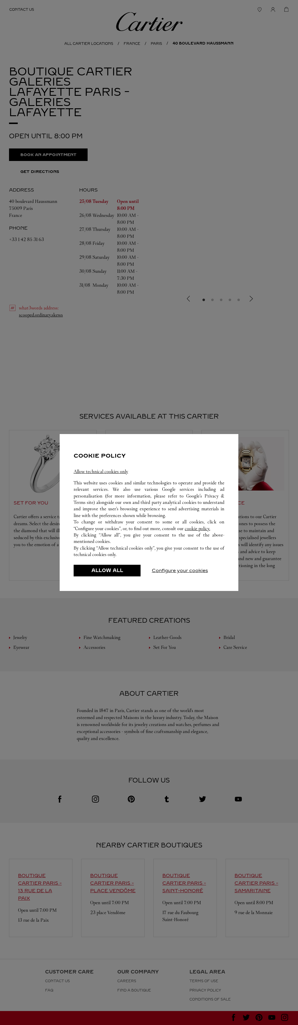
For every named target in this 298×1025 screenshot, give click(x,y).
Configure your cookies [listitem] (180, 570)
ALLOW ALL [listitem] (107, 570)
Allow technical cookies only (101, 471)
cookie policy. (197, 528)
